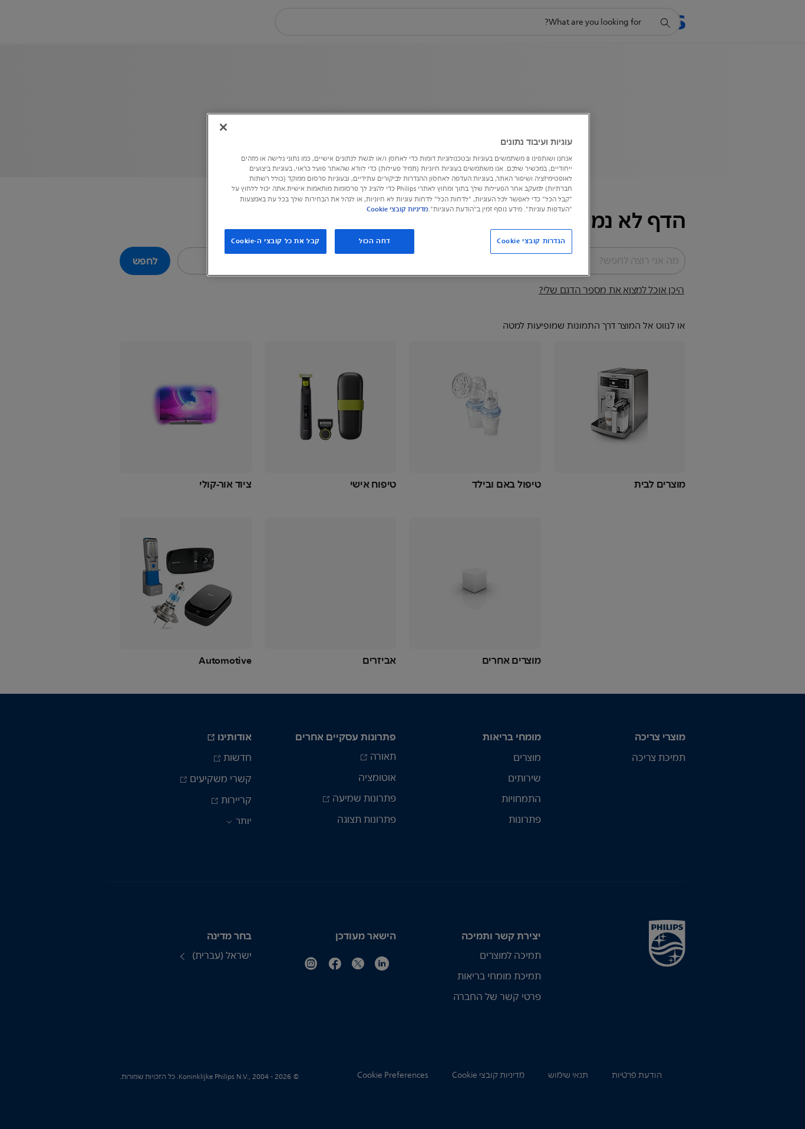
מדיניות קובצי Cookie (397, 209)
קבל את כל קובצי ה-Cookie (275, 241)
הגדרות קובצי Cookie (531, 241)
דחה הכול (374, 241)
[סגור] (223, 127)
